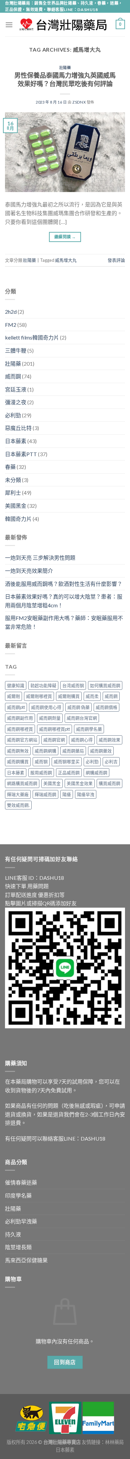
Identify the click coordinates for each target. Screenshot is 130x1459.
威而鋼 (13, 376)
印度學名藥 (18, 1195)
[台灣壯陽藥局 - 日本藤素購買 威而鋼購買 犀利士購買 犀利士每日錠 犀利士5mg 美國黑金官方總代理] (64, 24)
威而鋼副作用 (20, 718)
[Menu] (9, 24)
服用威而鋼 (41, 772)
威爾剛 (13, 696)
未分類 (13, 480)
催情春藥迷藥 (21, 1182)
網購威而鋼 (96, 772)
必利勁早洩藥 (21, 1221)
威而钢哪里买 (67, 761)
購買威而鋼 (109, 783)
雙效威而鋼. (18, 805)
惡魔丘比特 (18, 428)
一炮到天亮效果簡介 (29, 570)
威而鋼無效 (18, 750)
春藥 (10, 467)
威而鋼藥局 (73, 750)
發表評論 (116, 260)
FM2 (10, 324)
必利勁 (13, 415)
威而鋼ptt (16, 707)
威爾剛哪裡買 (39, 696)
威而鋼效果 (109, 739)
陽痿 (66, 794)
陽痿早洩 (85, 794)
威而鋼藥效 (101, 750)
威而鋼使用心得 (46, 707)
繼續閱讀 (65, 236)
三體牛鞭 (15, 350)
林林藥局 (114, 1442)
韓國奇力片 (18, 518)
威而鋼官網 (54, 739)
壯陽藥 (65, 67)
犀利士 (13, 492)
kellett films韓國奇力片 (32, 337)
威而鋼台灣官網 (82, 718)
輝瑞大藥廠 (18, 794)
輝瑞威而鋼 (45, 794)
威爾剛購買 (69, 696)
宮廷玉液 (15, 389)
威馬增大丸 (66, 260)
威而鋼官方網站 (22, 739)
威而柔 (92, 696)
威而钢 (41, 761)
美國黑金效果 (80, 783)
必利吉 (111, 761)
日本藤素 (15, 441)
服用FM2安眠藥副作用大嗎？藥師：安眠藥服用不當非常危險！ (64, 622)
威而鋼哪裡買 (20, 729)
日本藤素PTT (21, 454)
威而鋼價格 (106, 707)
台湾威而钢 (73, 685)
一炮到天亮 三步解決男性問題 (40, 557)
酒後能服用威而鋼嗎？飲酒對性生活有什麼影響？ (63, 584)
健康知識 (15, 685)
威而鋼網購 (45, 750)
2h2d (11, 311)
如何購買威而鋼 (105, 685)
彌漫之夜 (15, 402)
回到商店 (65, 1362)
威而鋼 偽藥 (78, 707)
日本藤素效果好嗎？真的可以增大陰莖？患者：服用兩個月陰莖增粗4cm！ (63, 600)
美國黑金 (15, 505)
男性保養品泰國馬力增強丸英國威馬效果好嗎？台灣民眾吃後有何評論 (65, 79)
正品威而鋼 (69, 772)
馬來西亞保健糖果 (26, 1260)
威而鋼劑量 (50, 718)
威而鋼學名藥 (89, 729)
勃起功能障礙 (43, 685)
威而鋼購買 (18, 761)
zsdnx (79, 102)
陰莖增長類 (18, 1247)
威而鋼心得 (82, 739)
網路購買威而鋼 (22, 783)
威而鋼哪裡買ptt (54, 729)
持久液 (13, 1234)
